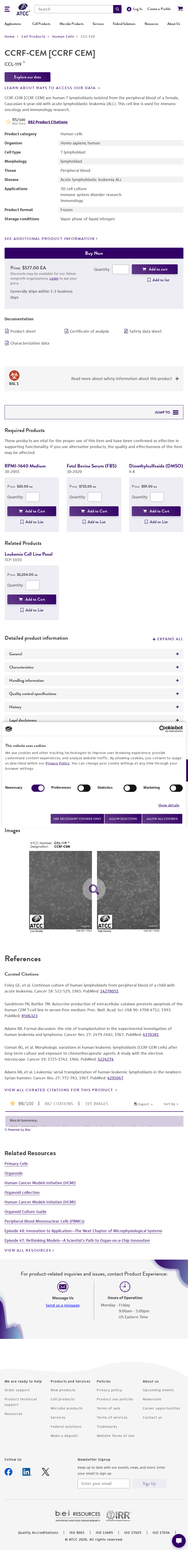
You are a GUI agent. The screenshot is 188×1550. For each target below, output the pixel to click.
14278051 (109, 991)
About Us (173, 23)
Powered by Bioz (18, 1130)
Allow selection (123, 819)
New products (63, 1390)
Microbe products (67, 1408)
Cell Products (41, 23)
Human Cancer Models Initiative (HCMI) (40, 1182)
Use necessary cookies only (77, 818)
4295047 (115, 1077)
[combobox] (73, 9)
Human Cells (63, 36)
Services (98, 23)
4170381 (151, 1034)
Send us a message (63, 1305)
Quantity (102, 269)
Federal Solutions (124, 23)
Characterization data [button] (29, 343)
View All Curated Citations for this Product (59, 1090)
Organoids (13, 1173)
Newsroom (152, 1399)
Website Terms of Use (116, 1435)
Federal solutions (66, 1426)
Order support (17, 1390)
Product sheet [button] (23, 331)
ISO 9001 (77, 1532)
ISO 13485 (104, 1532)
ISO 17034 (161, 1532)
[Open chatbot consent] (179, 1541)
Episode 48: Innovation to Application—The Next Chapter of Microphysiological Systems (83, 1230)
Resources (151, 23)
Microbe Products (71, 23)
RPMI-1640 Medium (25, 465)
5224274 (106, 1059)
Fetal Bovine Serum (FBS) (91, 465)
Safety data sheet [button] (146, 331)
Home (10, 36)
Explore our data (27, 77)
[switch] (84, 788)
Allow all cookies (162, 819)
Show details (168, 805)
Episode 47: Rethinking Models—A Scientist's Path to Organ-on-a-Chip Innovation (77, 1240)
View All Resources (28, 1250)
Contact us (152, 1417)
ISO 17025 (132, 1532)
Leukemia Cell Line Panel (29, 553)
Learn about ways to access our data (51, 88)
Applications (13, 23)
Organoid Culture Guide (26, 1211)
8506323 (30, 1015)
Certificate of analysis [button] (89, 331)
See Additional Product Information (50, 239)
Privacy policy (109, 1390)
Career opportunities (161, 1408)
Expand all (170, 639)
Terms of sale (108, 1408)
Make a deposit (64, 1435)
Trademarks (107, 1426)
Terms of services (112, 1417)
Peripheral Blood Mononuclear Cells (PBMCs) (44, 1221)
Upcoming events (158, 1390)
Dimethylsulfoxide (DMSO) (156, 465)
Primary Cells (16, 1163)
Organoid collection (22, 1192)
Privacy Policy (57, 763)
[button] (117, 9)
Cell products (63, 1399)
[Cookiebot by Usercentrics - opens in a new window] (163, 729)
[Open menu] (7, 10)
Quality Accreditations (38, 1532)
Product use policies (115, 1399)
